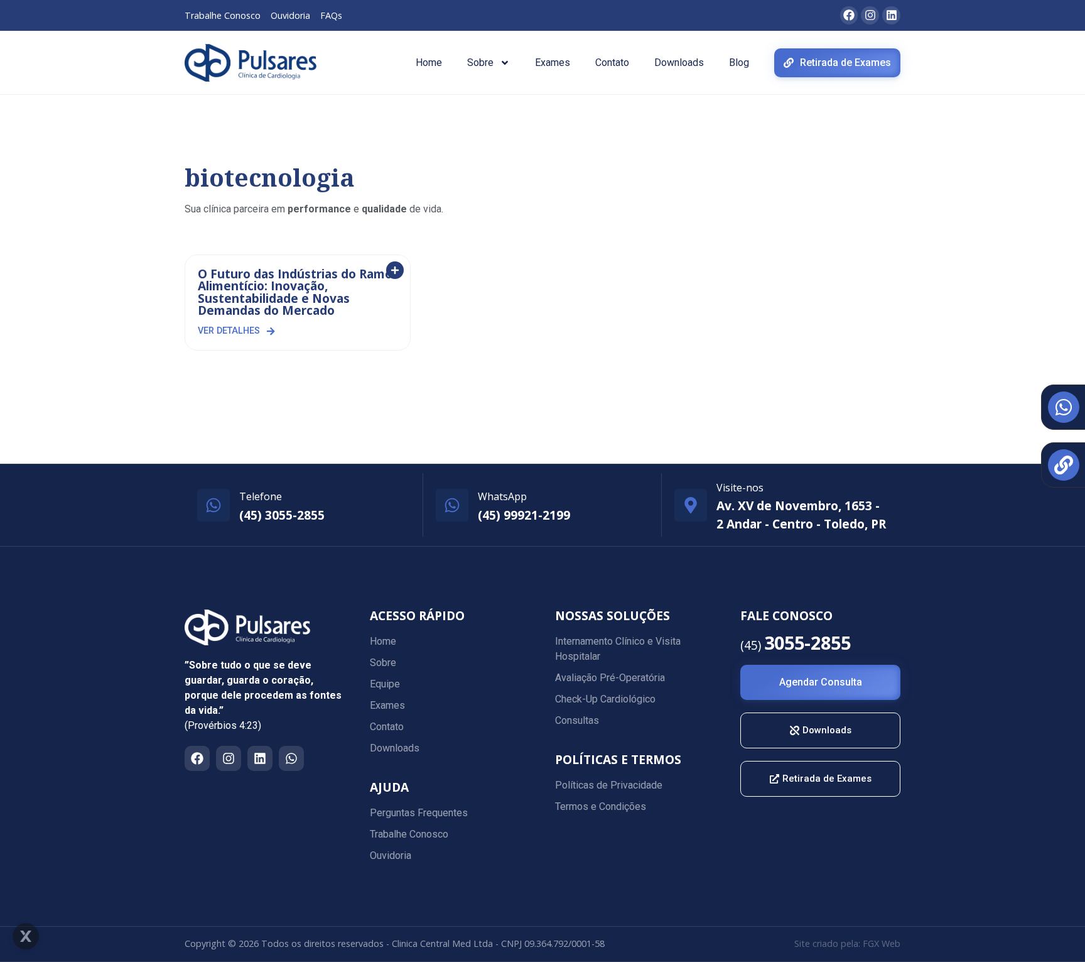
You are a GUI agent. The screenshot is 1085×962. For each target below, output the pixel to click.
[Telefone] (213, 505)
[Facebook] (197, 758)
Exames (552, 62)
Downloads (679, 62)
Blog (739, 62)
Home (429, 62)
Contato (612, 62)
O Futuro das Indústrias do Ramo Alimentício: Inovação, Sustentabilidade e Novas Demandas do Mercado (295, 292)
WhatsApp (502, 496)
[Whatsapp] (291, 758)
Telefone (260, 496)
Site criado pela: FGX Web (847, 943)
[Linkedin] (260, 758)
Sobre (480, 62)
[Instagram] (228, 758)
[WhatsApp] (452, 505)
